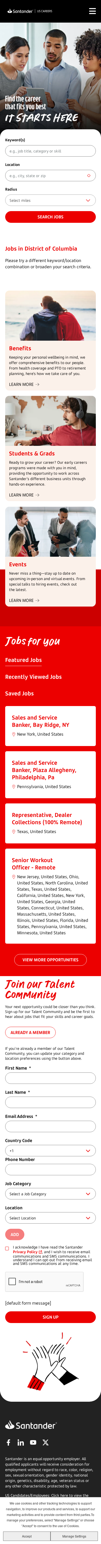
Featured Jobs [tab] (23, 659)
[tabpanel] (50, 825)
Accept (27, 1536)
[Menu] (92, 11)
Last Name (17, 1092)
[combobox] (50, 175)
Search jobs (50, 217)
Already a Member (30, 1032)
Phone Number (20, 1159)
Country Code (18, 1140)
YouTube (33, 1442)
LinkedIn (21, 1442)
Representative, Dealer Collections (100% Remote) (47, 818)
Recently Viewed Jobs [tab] (33, 676)
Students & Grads (32, 453)
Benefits (20, 348)
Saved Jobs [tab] (19, 693)
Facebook (8, 1442)
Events (17, 564)
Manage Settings (74, 1536)
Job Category (18, 1183)
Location (12, 164)
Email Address (21, 1116)
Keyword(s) (15, 139)
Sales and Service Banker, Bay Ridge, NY (40, 721)
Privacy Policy (25, 1251)
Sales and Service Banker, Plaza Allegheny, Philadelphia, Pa (44, 770)
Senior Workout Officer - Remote (33, 863)
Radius (11, 189)
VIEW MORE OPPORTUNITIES (50, 960)
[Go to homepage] (29, 11)
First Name (18, 1068)
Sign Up (51, 1317)
